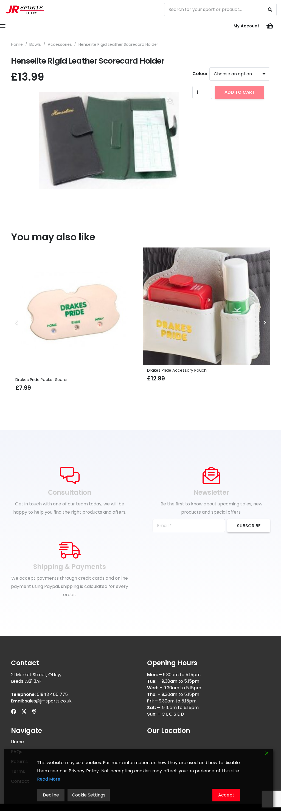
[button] (170, 101)
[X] (24, 711)
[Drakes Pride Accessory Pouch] (74, 306)
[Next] (264, 322)
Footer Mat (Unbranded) (171, 379)
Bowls (35, 44)
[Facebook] (13, 711)
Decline (51, 795)
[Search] (270, 9)
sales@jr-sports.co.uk (48, 701)
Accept (226, 795)
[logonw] (25, 9)
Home (17, 44)
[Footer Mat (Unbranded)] (206, 311)
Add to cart (239, 92)
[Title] (34, 711)
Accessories (60, 44)
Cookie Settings (88, 795)
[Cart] (270, 26)
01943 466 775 (52, 694)
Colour (200, 73)
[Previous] (16, 322)
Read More (48, 779)
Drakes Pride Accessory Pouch (45, 370)
